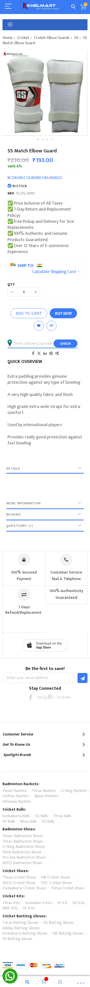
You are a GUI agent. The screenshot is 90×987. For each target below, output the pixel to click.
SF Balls (8, 821)
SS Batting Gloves (17, 939)
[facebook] (30, 697)
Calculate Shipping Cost (54, 272)
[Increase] (35, 292)
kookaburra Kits (38, 903)
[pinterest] (50, 697)
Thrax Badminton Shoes (22, 841)
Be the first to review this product (35, 177)
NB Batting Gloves (68, 933)
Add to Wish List (39, 326)
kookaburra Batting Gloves (25, 933)
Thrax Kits (11, 903)
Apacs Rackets (46, 796)
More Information (23, 503)
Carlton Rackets (15, 796)
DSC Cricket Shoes (56, 883)
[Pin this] (51, 353)
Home (7, 37)
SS (76, 37)
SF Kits (29, 908)
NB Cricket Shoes (55, 877)
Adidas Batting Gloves (21, 928)
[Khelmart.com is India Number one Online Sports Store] (41, 6)
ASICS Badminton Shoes (22, 863)
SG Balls (41, 816)
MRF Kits (10, 908)
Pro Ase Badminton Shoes (24, 857)
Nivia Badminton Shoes (22, 852)
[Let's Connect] (10, 982)
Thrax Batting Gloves (20, 922)
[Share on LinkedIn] (45, 353)
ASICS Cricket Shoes (19, 883)
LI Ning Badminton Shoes (23, 846)
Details (13, 468)
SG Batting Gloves (58, 922)
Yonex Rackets (14, 790)
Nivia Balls (28, 821)
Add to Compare (51, 326)
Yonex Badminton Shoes (22, 836)
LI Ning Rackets (74, 790)
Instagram (40, 697)
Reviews (13, 514)
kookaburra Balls (16, 816)
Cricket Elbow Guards (52, 37)
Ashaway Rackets (16, 801)
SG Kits (78, 903)
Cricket (23, 37)
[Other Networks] (57, 353)
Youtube (59, 697)
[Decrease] (12, 292)
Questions (19, 526)
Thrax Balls (62, 816)
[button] (38, 139)
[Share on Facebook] (33, 353)
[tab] (45, 469)
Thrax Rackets (44, 790)
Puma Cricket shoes (67, 888)
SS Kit (62, 903)
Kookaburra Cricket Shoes (24, 888)
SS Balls (48, 821)
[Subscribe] (83, 678)
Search (73, 6)
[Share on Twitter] (39, 353)
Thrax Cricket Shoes (19, 877)
